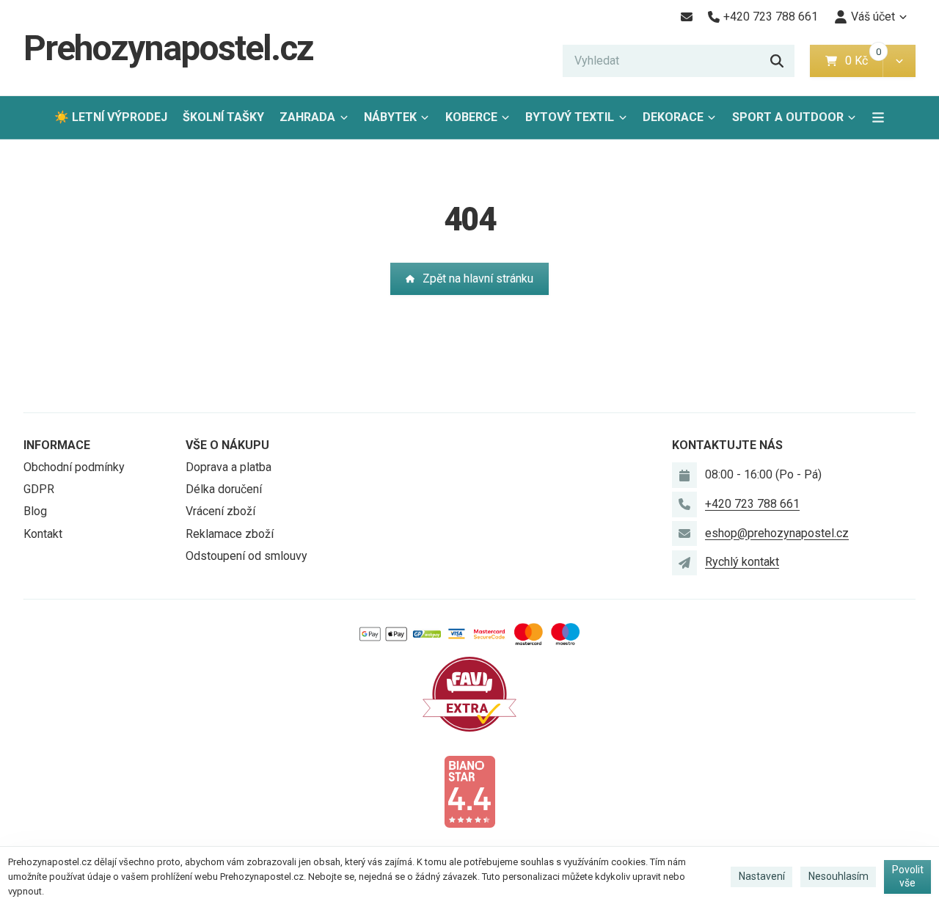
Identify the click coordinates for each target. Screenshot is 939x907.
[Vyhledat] (776, 61)
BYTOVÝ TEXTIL (569, 117)
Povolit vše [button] (908, 876)
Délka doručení (224, 489)
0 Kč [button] (864, 60)
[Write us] (684, 562)
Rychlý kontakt (742, 562)
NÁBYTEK (390, 117)
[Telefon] (684, 504)
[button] (899, 61)
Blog (35, 511)
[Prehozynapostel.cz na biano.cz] (469, 791)
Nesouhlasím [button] (838, 876)
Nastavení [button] (762, 876)
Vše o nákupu (227, 445)
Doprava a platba (228, 467)
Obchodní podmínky (74, 467)
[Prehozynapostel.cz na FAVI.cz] (469, 693)
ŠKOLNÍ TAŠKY (223, 117)
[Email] (686, 17)
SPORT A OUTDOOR (788, 117)
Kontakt (42, 534)
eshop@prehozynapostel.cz (777, 533)
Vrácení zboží (220, 511)
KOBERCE (471, 117)
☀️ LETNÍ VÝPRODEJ (110, 117)
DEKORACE (673, 117)
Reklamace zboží (230, 534)
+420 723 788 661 (752, 504)
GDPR (38, 489)
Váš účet (873, 16)
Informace (56, 445)
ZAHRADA (307, 117)
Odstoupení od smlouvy (246, 556)
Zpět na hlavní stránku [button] (478, 278)
